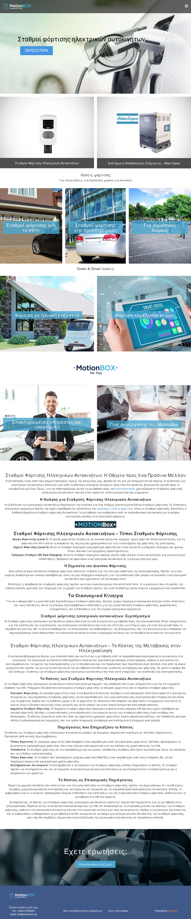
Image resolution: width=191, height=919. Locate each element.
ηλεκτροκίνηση (125, 488)
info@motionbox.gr (27, 914)
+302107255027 (26, 910)
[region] (95, 47)
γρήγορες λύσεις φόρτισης (115, 508)
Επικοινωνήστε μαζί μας (95, 864)
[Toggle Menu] (186, 6)
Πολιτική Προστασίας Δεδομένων (82, 910)
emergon (172, 910)
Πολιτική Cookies (118, 910)
